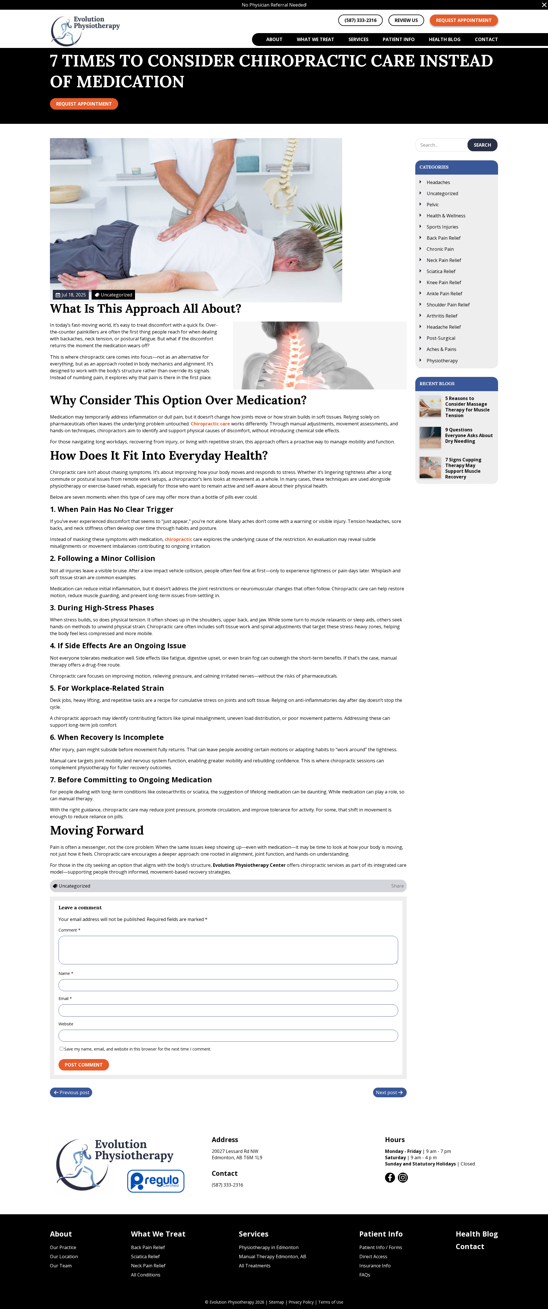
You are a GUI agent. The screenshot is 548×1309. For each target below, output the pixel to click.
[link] (390, 1178)
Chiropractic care (210, 424)
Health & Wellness (446, 216)
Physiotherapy (442, 360)
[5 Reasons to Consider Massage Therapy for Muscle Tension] (430, 406)
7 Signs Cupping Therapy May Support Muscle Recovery (463, 468)
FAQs (364, 1275)
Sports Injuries (442, 227)
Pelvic (433, 204)
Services (358, 39)
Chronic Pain (440, 249)
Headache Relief (444, 327)
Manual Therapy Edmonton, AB (272, 1256)
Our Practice (63, 1247)
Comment (69, 930)
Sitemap (276, 1302)
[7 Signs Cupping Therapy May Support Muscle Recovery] (430, 467)
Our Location (64, 1256)
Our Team (61, 1265)
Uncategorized (442, 193)
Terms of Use (330, 1302)
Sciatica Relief (441, 271)
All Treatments (255, 1265)
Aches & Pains (441, 349)
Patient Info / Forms (380, 1247)
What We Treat (315, 39)
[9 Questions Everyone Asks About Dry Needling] (430, 437)
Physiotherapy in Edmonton (269, 1247)
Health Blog (445, 39)
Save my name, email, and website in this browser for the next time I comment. (137, 1049)
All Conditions (145, 1275)
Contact (486, 39)
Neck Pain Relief (444, 260)
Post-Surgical (441, 338)
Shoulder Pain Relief (448, 305)
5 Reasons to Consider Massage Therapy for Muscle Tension (467, 407)
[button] (544, 5)
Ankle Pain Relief (444, 293)
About (274, 39)
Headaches (438, 182)
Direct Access (373, 1256)
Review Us (406, 20)
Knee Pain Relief (444, 282)
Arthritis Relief (442, 316)
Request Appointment (464, 20)
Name (66, 973)
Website (66, 1024)
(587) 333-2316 (227, 1185)
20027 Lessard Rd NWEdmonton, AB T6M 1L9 (237, 1154)
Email (65, 998)
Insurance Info (375, 1265)
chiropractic (178, 539)
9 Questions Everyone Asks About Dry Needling (469, 435)
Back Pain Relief (444, 238)
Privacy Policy (301, 1302)
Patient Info (399, 39)
